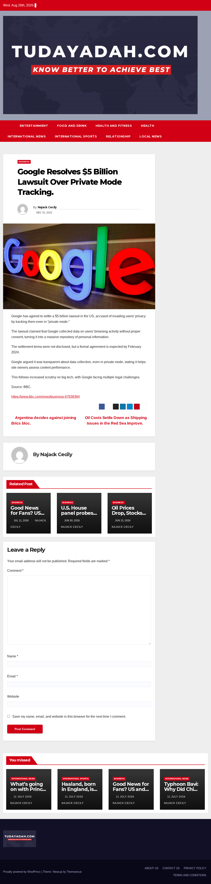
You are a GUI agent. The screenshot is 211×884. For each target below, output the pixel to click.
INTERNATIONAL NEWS (27, 136)
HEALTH (147, 126)
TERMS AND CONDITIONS (189, 875)
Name (12, 656)
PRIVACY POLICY (195, 868)
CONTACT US (171, 868)
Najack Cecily (47, 207)
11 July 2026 (23, 796)
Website (13, 696)
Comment (15, 570)
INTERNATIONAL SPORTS (76, 136)
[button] (197, 131)
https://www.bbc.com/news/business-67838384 (45, 396)
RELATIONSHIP (118, 136)
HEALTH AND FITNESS (114, 126)
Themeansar (74, 871)
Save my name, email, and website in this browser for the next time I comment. (69, 716)
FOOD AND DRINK (72, 126)
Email (12, 676)
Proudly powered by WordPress (22, 871)
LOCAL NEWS (150, 136)
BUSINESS (24, 162)
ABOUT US (151, 868)
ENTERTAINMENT (34, 126)
